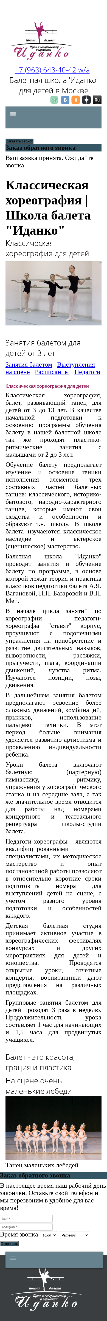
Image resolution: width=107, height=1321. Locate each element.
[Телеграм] (54, 103)
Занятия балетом (28, 364)
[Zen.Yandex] (86, 103)
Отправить (9, 1244)
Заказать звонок (19, 141)
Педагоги (87, 371)
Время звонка (19, 1234)
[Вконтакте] (65, 103)
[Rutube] (97, 103)
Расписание (52, 371)
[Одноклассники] (75, 103)
